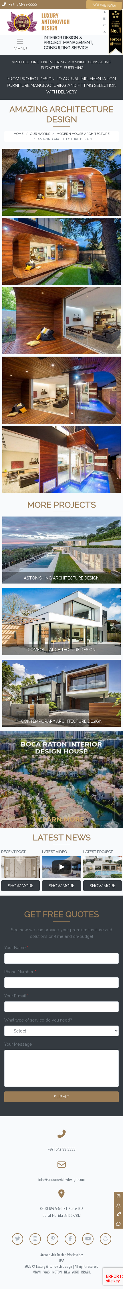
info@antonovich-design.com (61, 1179)
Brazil (86, 1272)
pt (104, 25)
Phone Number (20, 971)
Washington (52, 1272)
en (104, 12)
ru (104, 31)
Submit (61, 1096)
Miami (37, 1272)
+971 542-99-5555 (23, 4)
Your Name (16, 947)
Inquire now (104, 5)
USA (61, 1261)
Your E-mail (16, 995)
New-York (71, 1272)
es (104, 18)
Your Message (19, 1044)
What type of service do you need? (39, 1020)
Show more (20, 885)
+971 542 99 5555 (62, 1149)
